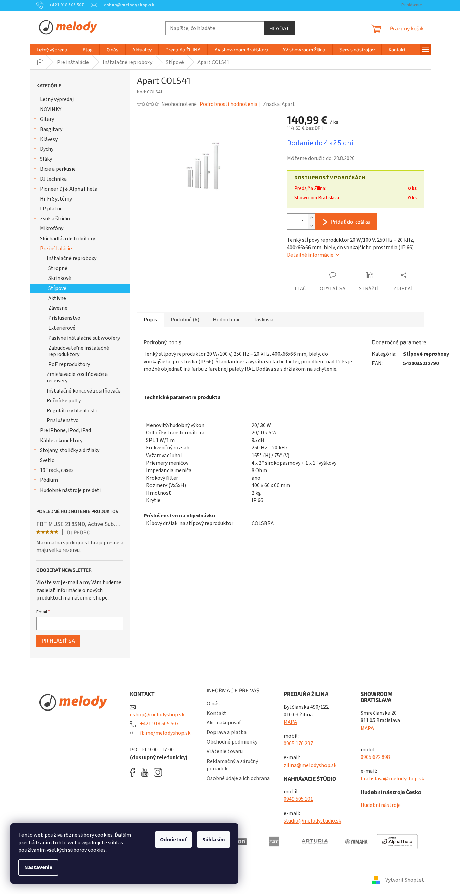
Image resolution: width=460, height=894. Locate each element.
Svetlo (47, 460)
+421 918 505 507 (159, 724)
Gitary (47, 119)
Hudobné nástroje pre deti (70, 490)
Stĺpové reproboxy (426, 354)
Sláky (46, 159)
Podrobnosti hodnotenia (228, 104)
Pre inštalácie (56, 248)
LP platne (51, 208)
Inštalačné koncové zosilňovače (84, 391)
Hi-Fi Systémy (56, 199)
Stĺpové (57, 288)
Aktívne (57, 298)
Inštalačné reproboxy (71, 258)
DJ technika (53, 179)
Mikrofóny (51, 228)
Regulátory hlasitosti (72, 410)
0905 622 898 (375, 757)
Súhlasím (213, 839)
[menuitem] (53, 49)
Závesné (57, 308)
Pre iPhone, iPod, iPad (65, 430)
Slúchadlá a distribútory (67, 238)
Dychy (46, 149)
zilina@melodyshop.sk (310, 765)
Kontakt (216, 713)
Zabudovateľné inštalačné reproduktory (78, 351)
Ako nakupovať (224, 723)
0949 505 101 (298, 799)
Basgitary (51, 129)
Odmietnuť (173, 839)
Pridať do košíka (350, 221)
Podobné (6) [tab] (185, 319)
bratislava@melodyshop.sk (392, 778)
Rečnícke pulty (64, 400)
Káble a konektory (61, 440)
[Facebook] (135, 772)
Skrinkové (59, 278)
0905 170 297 (298, 743)
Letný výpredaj (57, 99)
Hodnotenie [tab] (227, 319)
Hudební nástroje (381, 805)
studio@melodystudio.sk (312, 821)
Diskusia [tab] (263, 319)
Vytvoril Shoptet (404, 880)
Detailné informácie (310, 255)
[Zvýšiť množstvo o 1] (311, 218)
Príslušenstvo (64, 318)
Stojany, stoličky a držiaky (69, 450)
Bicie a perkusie (58, 169)
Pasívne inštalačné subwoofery (84, 338)
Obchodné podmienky (232, 742)
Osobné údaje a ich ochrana (238, 778)
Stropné (57, 268)
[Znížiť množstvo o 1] (311, 225)
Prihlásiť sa (58, 640)
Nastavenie (38, 867)
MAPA (290, 722)
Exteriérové (61, 328)
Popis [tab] (150, 319)
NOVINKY (50, 109)
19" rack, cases (57, 470)
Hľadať (279, 28)
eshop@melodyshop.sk (157, 714)
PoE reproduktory (69, 364)
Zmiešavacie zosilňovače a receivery (77, 377)
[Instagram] (158, 772)
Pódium (49, 480)
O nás (213, 703)
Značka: (279, 104)
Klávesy (49, 139)
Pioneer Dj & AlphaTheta (68, 189)
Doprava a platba (227, 732)
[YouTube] (147, 772)
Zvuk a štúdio (55, 218)
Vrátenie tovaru (225, 751)
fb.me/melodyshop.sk (164, 733)
